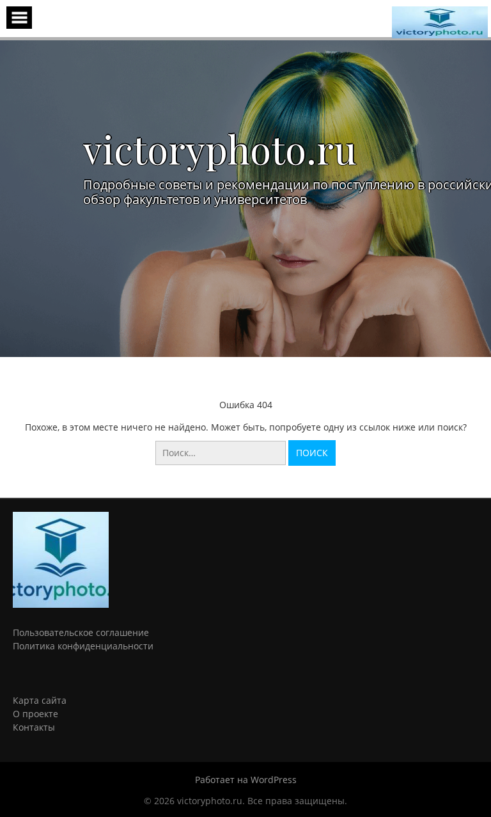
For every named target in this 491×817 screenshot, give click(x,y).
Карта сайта (39, 700)
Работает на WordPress (246, 779)
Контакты (34, 727)
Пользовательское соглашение (81, 632)
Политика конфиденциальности (83, 646)
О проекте (35, 714)
